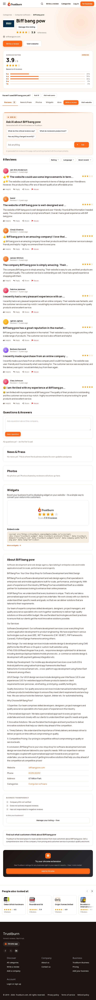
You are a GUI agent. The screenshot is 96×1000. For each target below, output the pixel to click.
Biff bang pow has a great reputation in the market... (34, 328)
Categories (66, 4)
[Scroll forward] (92, 891)
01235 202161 (34, 773)
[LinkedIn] (16, 951)
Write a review (52, 4)
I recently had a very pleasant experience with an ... (34, 296)
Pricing (76, 966)
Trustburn (11, 933)
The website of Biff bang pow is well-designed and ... (34, 205)
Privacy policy (53, 995)
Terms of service (68, 995)
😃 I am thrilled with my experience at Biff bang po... (34, 387)
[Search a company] (42, 3)
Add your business (81, 971)
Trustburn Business (81, 962)
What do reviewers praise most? (53, 131)
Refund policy (83, 995)
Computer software (22, 15)
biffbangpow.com (37, 767)
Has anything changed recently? (21, 136)
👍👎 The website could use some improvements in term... (38, 177)
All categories (12, 962)
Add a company (13, 971)
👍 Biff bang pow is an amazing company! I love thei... (35, 236)
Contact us (46, 966)
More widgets (12, 545)
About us (45, 962)
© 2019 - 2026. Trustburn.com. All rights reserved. (24, 995)
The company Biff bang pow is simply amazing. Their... (35, 265)
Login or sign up (14, 984)
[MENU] (4, 4)
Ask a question (13, 434)
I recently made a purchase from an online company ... (35, 356)
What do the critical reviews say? (21, 131)
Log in (76, 4)
